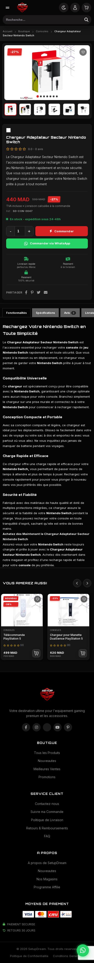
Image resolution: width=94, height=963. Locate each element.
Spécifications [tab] (45, 313)
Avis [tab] (69, 313)
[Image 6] (54, 96)
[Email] (45, 292)
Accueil (7, 31)
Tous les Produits (47, 753)
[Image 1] (37, 96)
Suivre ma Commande (47, 812)
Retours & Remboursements (47, 828)
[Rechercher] (86, 19)
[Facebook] (26, 292)
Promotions (47, 777)
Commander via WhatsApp (50, 243)
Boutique (24, 31)
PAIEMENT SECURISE (21, 924)
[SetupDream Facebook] (26, 727)
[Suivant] (83, 73)
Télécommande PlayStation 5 (14, 636)
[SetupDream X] (47, 727)
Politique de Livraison (47, 820)
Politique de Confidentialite (29, 956)
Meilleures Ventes (47, 769)
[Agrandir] (82, 92)
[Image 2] (41, 96)
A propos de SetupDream (47, 863)
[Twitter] (38, 292)
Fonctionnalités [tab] (16, 313)
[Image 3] (44, 96)
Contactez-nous (47, 804)
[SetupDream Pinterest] (68, 727)
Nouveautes (47, 761)
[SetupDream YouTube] (57, 727)
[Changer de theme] (63, 7)
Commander (64, 231)
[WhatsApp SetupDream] (83, 950)
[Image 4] (47, 96)
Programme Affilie (47, 887)
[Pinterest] (32, 292)
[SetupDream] (22, 7)
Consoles (42, 31)
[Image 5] (50, 96)
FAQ (47, 836)
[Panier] (86, 7)
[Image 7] (57, 96)
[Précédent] (11, 73)
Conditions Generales (68, 956)
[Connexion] (75, 7)
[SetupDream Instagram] (36, 727)
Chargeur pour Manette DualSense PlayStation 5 (66, 636)
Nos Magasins (47, 879)
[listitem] (10, 109)
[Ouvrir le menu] (7, 7)
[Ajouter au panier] (36, 653)
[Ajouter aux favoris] (83, 52)
